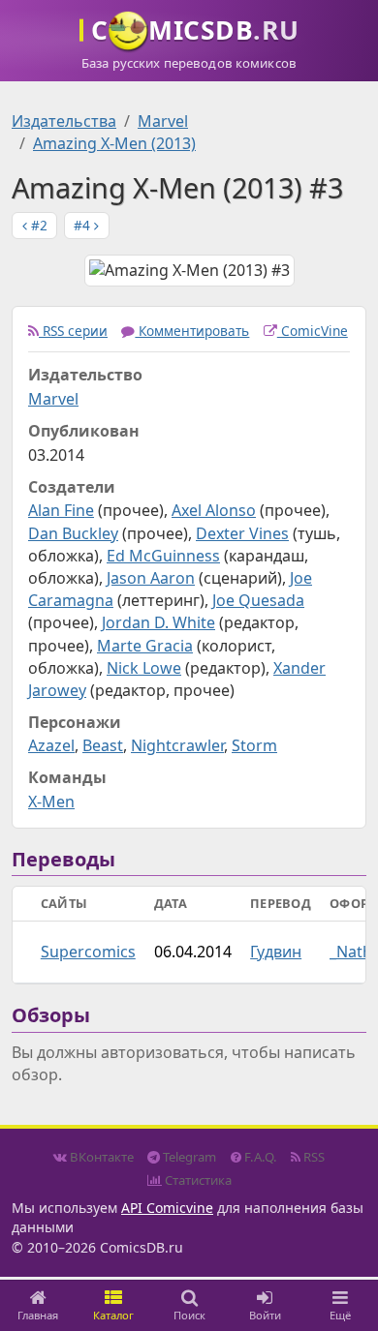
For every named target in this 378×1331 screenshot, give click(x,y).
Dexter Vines (242, 533)
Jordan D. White (158, 622)
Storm (254, 745)
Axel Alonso (214, 510)
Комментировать (192, 330)
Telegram (188, 1156)
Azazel (51, 745)
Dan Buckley (73, 533)
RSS (312, 1156)
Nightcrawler (177, 745)
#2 (37, 225)
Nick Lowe (144, 668)
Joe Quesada (258, 600)
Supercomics (88, 951)
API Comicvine (167, 1207)
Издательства (64, 121)
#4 (84, 225)
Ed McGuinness (163, 555)
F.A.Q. (259, 1156)
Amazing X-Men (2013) (114, 143)
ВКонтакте (100, 1156)
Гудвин (275, 951)
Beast (102, 745)
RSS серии (73, 330)
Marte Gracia (145, 645)
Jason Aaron (151, 578)
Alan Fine (61, 510)
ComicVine (312, 330)
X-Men (51, 801)
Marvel (163, 121)
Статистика (197, 1180)
